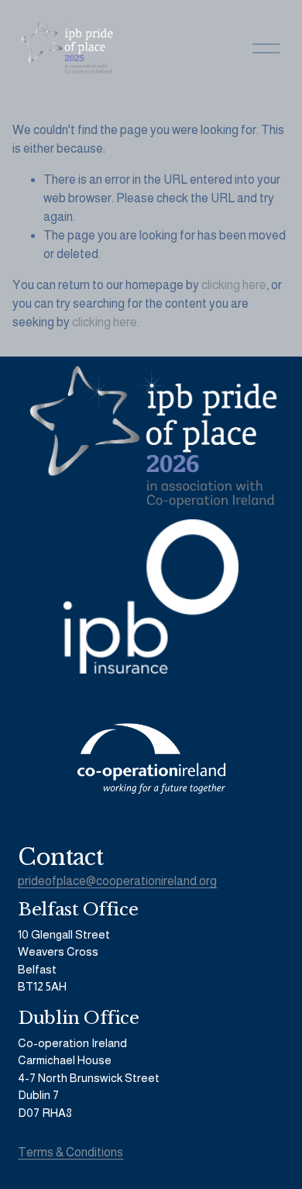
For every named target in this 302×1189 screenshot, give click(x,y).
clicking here (233, 284)
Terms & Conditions (70, 1152)
